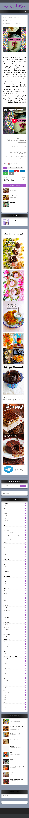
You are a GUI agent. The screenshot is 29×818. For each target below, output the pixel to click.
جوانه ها (14, 549)
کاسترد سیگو (12, 202)
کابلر (11, 753)
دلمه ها (14, 566)
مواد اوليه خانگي (14, 692)
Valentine (14, 503)
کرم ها (14, 666)
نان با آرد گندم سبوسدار (14, 739)
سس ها (14, 583)
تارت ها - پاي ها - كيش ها (14, 539)
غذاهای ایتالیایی (14, 622)
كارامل (14, 651)
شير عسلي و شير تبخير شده (14, 602)
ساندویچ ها (14, 581)
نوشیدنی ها (14, 707)
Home (4, 17)
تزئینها (14, 544)
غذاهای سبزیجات (14, 634)
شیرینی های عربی (14, 607)
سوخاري (14, 593)
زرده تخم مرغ (14, 571)
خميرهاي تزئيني (14, 561)
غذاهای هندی (14, 646)
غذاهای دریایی (14, 629)
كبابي (14, 653)
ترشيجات (14, 542)
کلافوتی (11, 189)
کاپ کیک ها (14, 658)
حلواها (14, 554)
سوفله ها (14, 598)
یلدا (14, 709)
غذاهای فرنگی (14, 641)
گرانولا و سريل (14, 678)
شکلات (14, 600)
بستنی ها (14, 513)
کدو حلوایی (14, 663)
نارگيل (14, 699)
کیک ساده (12, 746)
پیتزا (14, 537)
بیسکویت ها (14, 520)
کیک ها (14, 673)
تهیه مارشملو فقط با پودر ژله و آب (16, 779)
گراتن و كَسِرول (14, 675)
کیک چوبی (14, 670)
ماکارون (14, 687)
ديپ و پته (14, 569)
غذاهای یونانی (14, 649)
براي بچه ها (14, 510)
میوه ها (14, 697)
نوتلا (14, 702)
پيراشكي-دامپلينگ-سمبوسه (14, 532)
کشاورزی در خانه (14, 668)
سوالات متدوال (14, 588)
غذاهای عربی (14, 636)
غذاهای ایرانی (14, 624)
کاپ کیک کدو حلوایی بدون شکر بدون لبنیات (17, 727)
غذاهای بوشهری (14, 627)
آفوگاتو (11, 759)
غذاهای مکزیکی (14, 644)
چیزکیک (14, 552)
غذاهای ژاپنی (14, 632)
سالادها (14, 578)
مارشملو (14, 685)
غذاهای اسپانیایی (14, 619)
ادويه (14, 508)
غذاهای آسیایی (14, 617)
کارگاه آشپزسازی (14, 6)
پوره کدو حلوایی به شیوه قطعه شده (17, 766)
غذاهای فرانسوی (14, 639)
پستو (14, 527)
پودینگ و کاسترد (11, 167)
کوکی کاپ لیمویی (13, 195)
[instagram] (14, 1)
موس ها (14, 695)
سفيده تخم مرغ (14, 586)
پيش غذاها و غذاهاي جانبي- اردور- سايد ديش (14, 535)
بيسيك (14, 518)
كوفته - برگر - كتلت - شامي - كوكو (14, 656)
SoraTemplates (17, 816)
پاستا (14, 525)
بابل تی (11, 719)
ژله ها (14, 573)
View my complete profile (15, 222)
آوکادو (14, 506)
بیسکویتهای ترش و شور (14, 522)
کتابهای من (14, 661)
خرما (14, 556)
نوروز (14, 704)
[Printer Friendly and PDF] (10, 164)
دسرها (14, 564)
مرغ (14, 690)
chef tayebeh (7, 23)
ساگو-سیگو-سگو (10, 17)
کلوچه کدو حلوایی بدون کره (15, 733)
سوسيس (14, 595)
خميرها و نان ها (14, 559)
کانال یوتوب (22, 146)
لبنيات (14, 682)
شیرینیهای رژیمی (14, 610)
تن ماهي (14, 547)
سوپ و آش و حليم (14, 590)
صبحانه (14, 612)
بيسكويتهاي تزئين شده (14, 515)
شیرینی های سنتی (14, 605)
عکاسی (14, 615)
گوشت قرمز (14, 680)
